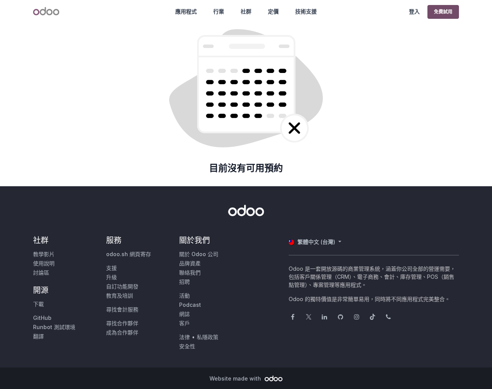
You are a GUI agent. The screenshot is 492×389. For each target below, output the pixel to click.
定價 (273, 11)
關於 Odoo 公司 (198, 254)
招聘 (184, 281)
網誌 (184, 314)
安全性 (187, 346)
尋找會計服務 (122, 309)
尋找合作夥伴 (122, 323)
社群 (246, 11)
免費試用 (443, 12)
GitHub (42, 318)
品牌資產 (190, 263)
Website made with (236, 378)
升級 (111, 277)
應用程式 (186, 11)
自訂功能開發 (122, 286)
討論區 (41, 272)
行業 (218, 11)
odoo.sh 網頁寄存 (128, 254)
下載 (38, 304)
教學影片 (44, 254)
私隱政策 (207, 337)
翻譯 (38, 336)
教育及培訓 (119, 295)
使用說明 (44, 263)
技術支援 (306, 11)
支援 (111, 268)
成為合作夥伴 (122, 332)
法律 (184, 337)
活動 (184, 295)
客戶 (184, 323)
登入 (414, 11)
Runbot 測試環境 (54, 327)
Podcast (190, 304)
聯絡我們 (190, 272)
